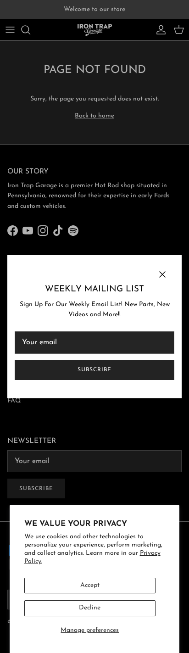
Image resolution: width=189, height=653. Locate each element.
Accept (90, 585)
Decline (89, 607)
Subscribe (94, 370)
